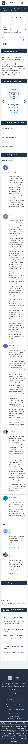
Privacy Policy (10, 723)
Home (3, 8)
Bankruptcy (8, 702)
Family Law (8, 709)
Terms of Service (2, 723)
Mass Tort (20, 702)
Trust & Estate (20, 709)
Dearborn (5, 10)
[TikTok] (19, 693)
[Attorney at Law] (7, 3)
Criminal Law (8, 704)
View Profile (14, 112)
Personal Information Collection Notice (21, 723)
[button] (12, 115)
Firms (8, 8)
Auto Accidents (8, 699)
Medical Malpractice (20, 704)
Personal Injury (20, 706)
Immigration (20, 699)
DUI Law (8, 706)
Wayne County (21, 8)
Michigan (14, 8)
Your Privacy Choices (12, 718)
